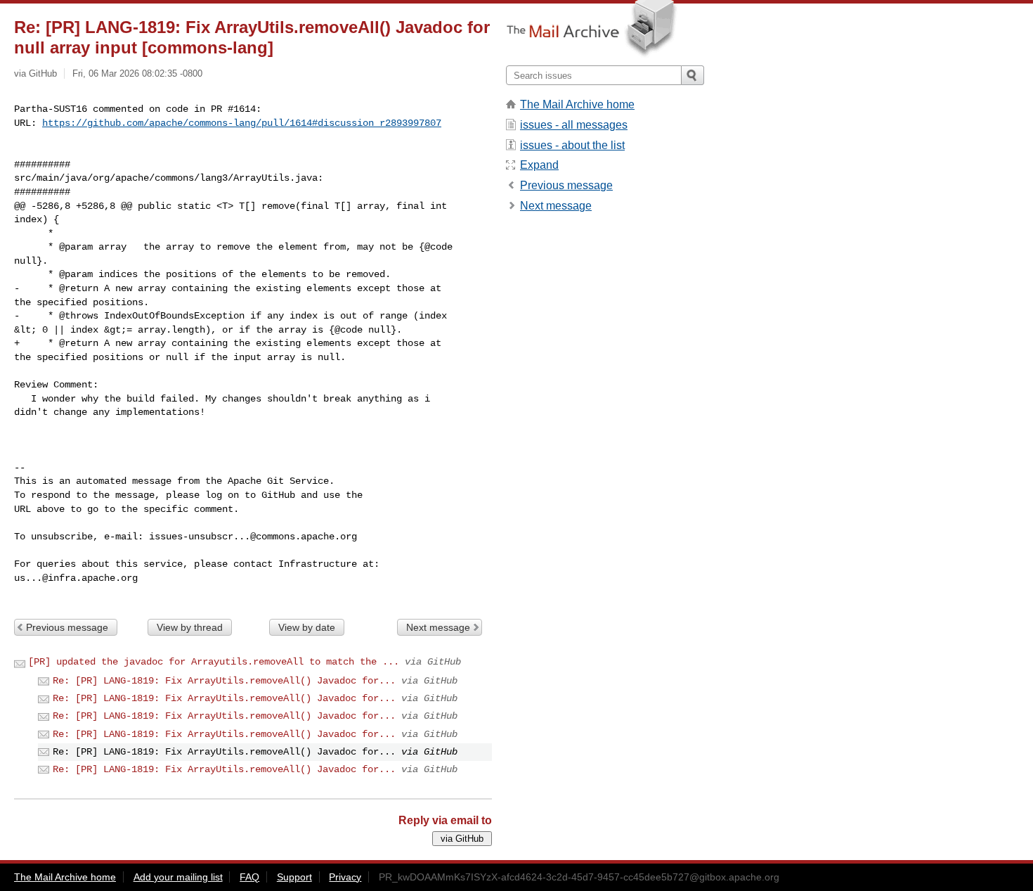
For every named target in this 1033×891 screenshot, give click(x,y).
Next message (438, 627)
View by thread (190, 627)
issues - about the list (572, 145)
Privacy (345, 877)
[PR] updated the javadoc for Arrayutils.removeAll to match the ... (213, 661)
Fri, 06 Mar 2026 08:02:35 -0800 (137, 73)
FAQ (249, 877)
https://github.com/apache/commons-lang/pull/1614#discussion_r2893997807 (241, 123)
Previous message (67, 627)
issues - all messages (574, 125)
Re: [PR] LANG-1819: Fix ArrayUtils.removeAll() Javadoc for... (224, 680)
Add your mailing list (178, 877)
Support (294, 877)
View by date (306, 627)
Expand (539, 165)
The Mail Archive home (577, 104)
